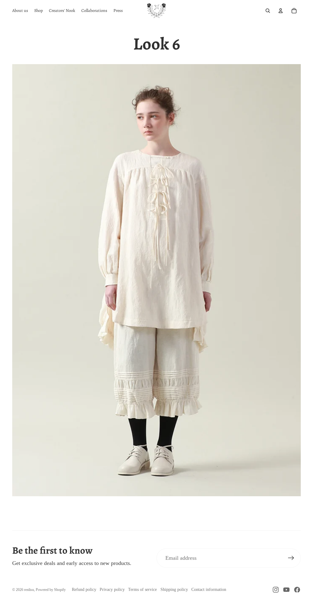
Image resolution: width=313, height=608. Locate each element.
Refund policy (84, 589)
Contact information (208, 589)
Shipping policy (174, 589)
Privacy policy (112, 589)
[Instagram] (275, 589)
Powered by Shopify (51, 590)
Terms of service (142, 589)
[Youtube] (286, 589)
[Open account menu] (280, 10)
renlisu (29, 590)
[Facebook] (297, 589)
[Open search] (267, 10)
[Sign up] (291, 558)
